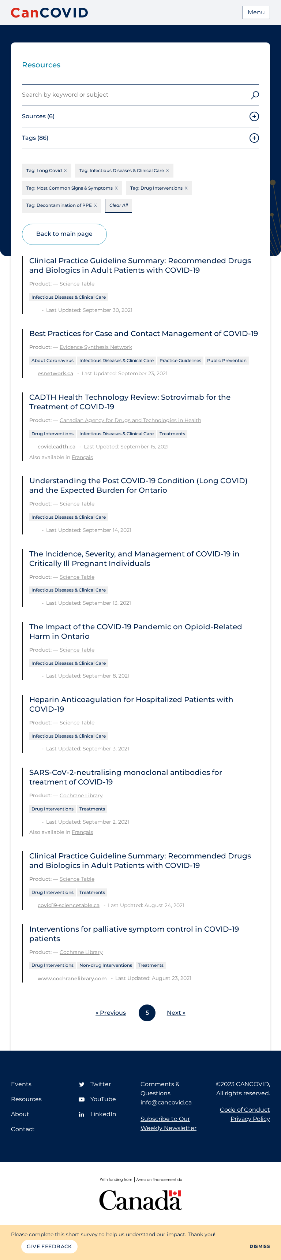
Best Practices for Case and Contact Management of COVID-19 (143, 333)
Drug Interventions (52, 433)
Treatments (172, 433)
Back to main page (64, 233)
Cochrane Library (81, 795)
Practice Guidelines (180, 360)
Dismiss (260, 1246)
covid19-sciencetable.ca (69, 905)
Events (21, 1084)
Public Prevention (227, 360)
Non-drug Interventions (105, 965)
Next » (176, 1012)
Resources (26, 1099)
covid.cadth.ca (56, 446)
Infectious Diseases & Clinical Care (68, 297)
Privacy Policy (250, 1118)
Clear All (118, 205)
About (20, 1114)
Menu (256, 12)
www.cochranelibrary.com (72, 978)
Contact (23, 1129)
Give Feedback (49, 1246)
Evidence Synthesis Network (96, 347)
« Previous (110, 1012)
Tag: (44, 170)
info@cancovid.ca (166, 1102)
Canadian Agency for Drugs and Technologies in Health (130, 420)
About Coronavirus (52, 360)
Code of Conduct (245, 1109)
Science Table (77, 283)
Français (82, 457)
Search (255, 95)
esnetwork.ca (55, 373)
